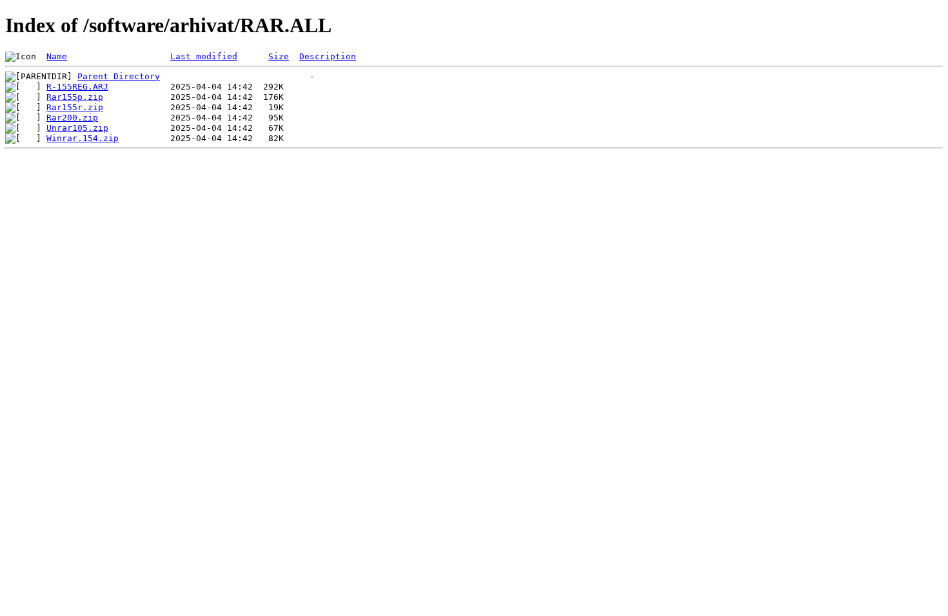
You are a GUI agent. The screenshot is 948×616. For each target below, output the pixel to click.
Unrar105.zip (77, 128)
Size (278, 56)
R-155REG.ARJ (77, 86)
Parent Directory (118, 76)
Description (327, 56)
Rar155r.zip (74, 107)
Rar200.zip (72, 117)
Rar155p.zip (74, 97)
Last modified (203, 56)
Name (56, 56)
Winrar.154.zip (82, 138)
